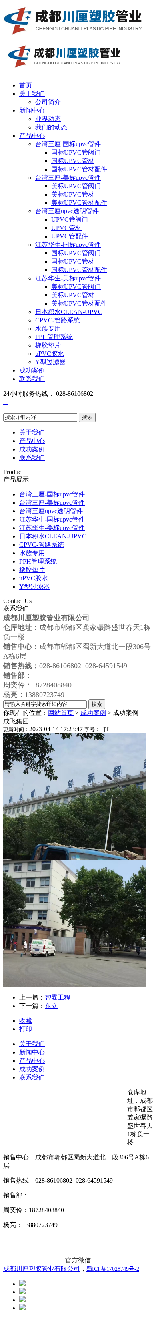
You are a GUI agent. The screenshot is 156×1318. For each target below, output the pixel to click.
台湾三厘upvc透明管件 (67, 211)
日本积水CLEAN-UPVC (68, 311)
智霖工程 (57, 997)
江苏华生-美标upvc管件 (68, 278)
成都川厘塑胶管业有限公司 (41, 1268)
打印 (25, 1029)
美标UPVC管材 (72, 194)
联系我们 (32, 378)
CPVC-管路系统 (57, 320)
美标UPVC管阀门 (76, 186)
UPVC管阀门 (69, 219)
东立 (51, 1005)
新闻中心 (32, 110)
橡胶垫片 (48, 345)
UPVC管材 (66, 227)
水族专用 (48, 328)
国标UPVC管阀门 (76, 152)
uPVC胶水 (49, 353)
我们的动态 (51, 127)
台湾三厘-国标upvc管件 (68, 144)
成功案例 (32, 370)
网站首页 (61, 712)
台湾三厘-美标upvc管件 (68, 177)
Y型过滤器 (50, 362)
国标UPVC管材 (72, 160)
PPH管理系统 (54, 336)
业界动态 (48, 118)
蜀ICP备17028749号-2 (112, 1269)
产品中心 (32, 135)
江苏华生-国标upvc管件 (68, 244)
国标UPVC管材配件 (79, 169)
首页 (25, 85)
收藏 (25, 1020)
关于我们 (32, 93)
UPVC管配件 (69, 236)
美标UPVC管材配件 (79, 202)
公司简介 (48, 102)
